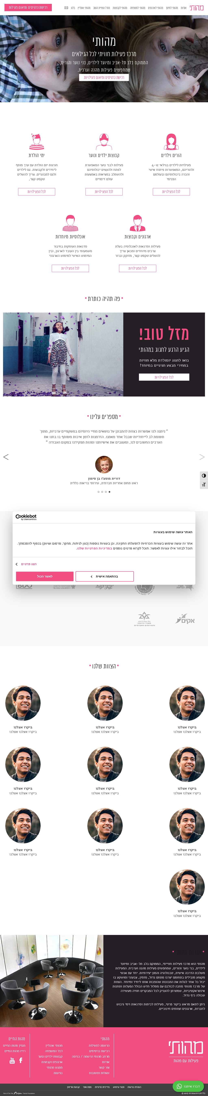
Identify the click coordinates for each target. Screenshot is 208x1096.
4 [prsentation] (98, 492)
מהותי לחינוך (172, 8)
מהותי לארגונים (155, 8)
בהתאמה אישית (107, 576)
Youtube (12, 1061)
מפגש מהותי (54, 1067)
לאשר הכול (45, 576)
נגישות (58, 1073)
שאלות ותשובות (99, 1073)
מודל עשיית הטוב (101, 8)
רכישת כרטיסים (99, 1051)
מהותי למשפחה (137, 8)
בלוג (73, 8)
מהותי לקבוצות (120, 8)
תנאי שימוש (118, 1087)
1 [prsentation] (109, 492)
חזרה (202, 457)
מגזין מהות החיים (14, 1045)
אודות (183, 8)
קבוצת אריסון (73, 1087)
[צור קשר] (66, 8)
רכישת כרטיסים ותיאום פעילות (28, 7)
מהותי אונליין (84, 8)
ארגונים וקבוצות (51, 1062)
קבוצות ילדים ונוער (50, 1056)
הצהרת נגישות (134, 1087)
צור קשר (104, 1067)
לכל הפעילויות (171, 192)
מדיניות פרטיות (102, 1087)
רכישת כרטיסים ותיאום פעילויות (104, 77)
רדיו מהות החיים (14, 1051)
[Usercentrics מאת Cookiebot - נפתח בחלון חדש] (33, 517)
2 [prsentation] (106, 492)
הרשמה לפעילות (99, 1045)
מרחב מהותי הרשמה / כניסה (90, 1056)
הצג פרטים (29, 564)
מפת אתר (87, 1087)
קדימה (6, 457)
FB (21, 1060)
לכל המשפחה (53, 1051)
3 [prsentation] (102, 492)
